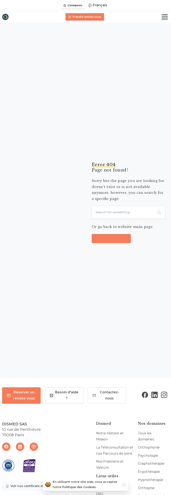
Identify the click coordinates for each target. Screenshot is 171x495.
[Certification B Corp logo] (8, 465)
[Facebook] (6, 447)
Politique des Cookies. (79, 487)
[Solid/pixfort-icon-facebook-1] (145, 394)
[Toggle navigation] (165, 16)
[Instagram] (34, 447)
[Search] (159, 212)
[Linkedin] (20, 447)
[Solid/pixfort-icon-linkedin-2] (154, 394)
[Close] (124, 484)
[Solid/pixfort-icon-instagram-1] (164, 394)
